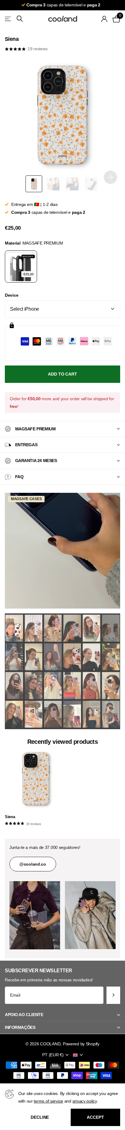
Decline (40, 1117)
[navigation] (33, 183)
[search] (20, 19)
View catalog (8, 18)
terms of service (48, 1101)
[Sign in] (104, 19)
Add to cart (62, 374)
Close (62, 1015)
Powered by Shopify (81, 1043)
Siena (10, 816)
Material (34, 243)
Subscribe (113, 995)
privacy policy (85, 1101)
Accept (95, 1117)
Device (11, 295)
